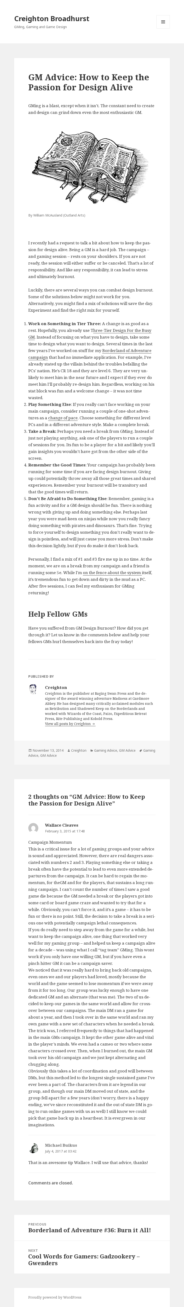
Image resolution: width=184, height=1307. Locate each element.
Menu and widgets (163, 28)
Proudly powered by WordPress (54, 1297)
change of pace (63, 418)
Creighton (78, 750)
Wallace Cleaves (61, 825)
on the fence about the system (112, 572)
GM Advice (127, 750)
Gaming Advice (105, 750)
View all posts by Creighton (68, 723)
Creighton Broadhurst (51, 18)
